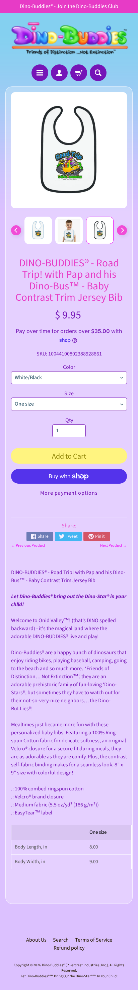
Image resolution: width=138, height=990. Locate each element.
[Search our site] (98, 72)
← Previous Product (28, 545)
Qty (69, 420)
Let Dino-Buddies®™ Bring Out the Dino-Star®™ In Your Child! (69, 976)
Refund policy (69, 948)
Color (69, 367)
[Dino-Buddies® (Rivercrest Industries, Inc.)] (69, 38)
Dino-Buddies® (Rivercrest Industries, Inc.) (75, 965)
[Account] (59, 72)
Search (61, 940)
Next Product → (113, 545)
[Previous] (16, 230)
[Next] (122, 230)
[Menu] (39, 72)
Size (69, 393)
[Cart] (78, 72)
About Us (36, 940)
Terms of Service (93, 940)
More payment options (69, 493)
